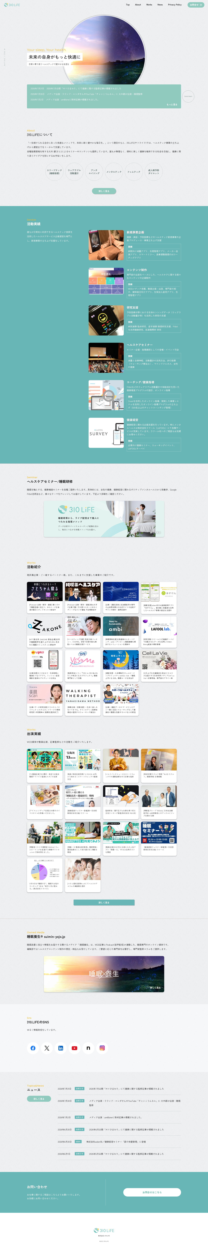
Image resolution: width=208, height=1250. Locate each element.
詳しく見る (104, 902)
